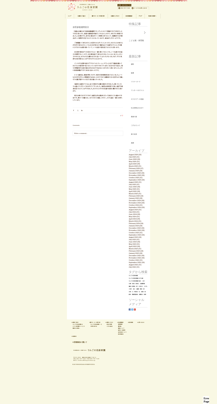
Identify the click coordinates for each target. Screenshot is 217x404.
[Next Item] (144, 32)
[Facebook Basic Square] (130, 309)
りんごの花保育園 (133, 275)
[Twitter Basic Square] (132, 309)
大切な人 (141, 286)
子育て (130, 289)
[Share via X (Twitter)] (77, 110)
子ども (145, 286)
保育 (133, 283)
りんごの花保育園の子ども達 (136, 278)
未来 (130, 291)
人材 (143, 281)
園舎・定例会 (132, 286)
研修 (142, 291)
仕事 (130, 283)
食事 (145, 294)
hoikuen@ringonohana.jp (86, 360)
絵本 (130, 294)
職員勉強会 (135, 294)
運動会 (141, 294)
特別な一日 (137, 291)
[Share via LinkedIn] (82, 110)
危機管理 (142, 283)
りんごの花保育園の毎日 (135, 281)
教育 (141, 289)
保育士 (137, 283)
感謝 (137, 289)
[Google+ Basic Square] (135, 309)
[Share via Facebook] (73, 110)
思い (134, 289)
